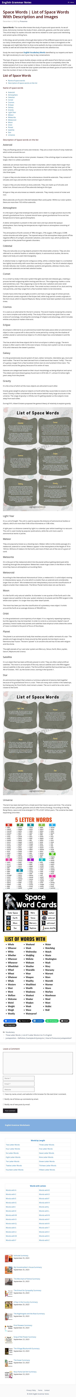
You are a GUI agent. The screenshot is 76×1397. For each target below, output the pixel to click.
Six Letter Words (12, 1153)
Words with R (44, 1223)
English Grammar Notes (16, 2)
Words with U (11, 1232)
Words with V (44, 1232)
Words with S (11, 1228)
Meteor (11, 115)
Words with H (44, 1202)
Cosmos (11, 102)
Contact (47, 1390)
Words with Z (44, 1240)
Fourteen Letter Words (14, 1170)
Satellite (11, 130)
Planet (10, 127)
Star (9, 132)
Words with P (44, 1219)
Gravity (11, 110)
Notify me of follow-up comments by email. (22, 1099)
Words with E (11, 1198)
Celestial (11, 97)
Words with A (11, 1190)
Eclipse (11, 105)
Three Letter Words (46, 1145)
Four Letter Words (13, 1149)
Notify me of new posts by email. (17, 1104)
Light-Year (12, 112)
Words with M (11, 1215)
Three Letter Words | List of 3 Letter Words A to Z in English (29, 1035)
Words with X (44, 1236)
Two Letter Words (13, 1145)
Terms (40, 1390)
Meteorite (12, 117)
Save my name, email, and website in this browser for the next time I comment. (35, 1094)
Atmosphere (13, 95)
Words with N (44, 1215)
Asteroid (11, 92)
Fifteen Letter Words (47, 1170)
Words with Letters (38, 1186)
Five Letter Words (46, 1149)
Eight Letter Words (13, 1157)
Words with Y (11, 1240)
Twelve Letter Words (14, 1165)
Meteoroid (12, 120)
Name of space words (16, 80)
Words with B (44, 1190)
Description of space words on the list (22, 83)
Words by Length (38, 1140)
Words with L (44, 1211)
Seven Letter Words (46, 1153)
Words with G (11, 1202)
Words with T (44, 1228)
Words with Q (11, 1223)
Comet (10, 100)
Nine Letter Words (46, 1157)
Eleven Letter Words (47, 1161)
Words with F (44, 1198)
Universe (11, 135)
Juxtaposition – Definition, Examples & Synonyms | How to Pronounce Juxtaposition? (39, 1038)
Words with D (44, 1194)
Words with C (11, 1194)
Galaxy (10, 107)
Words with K (11, 1211)
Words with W (11, 1236)
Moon (10, 122)
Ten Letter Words (12, 1161)
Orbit (10, 125)
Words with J (44, 1207)
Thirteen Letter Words (47, 1165)
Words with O (11, 1219)
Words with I (11, 1207)
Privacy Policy (31, 1390)
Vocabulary (10, 1032)
